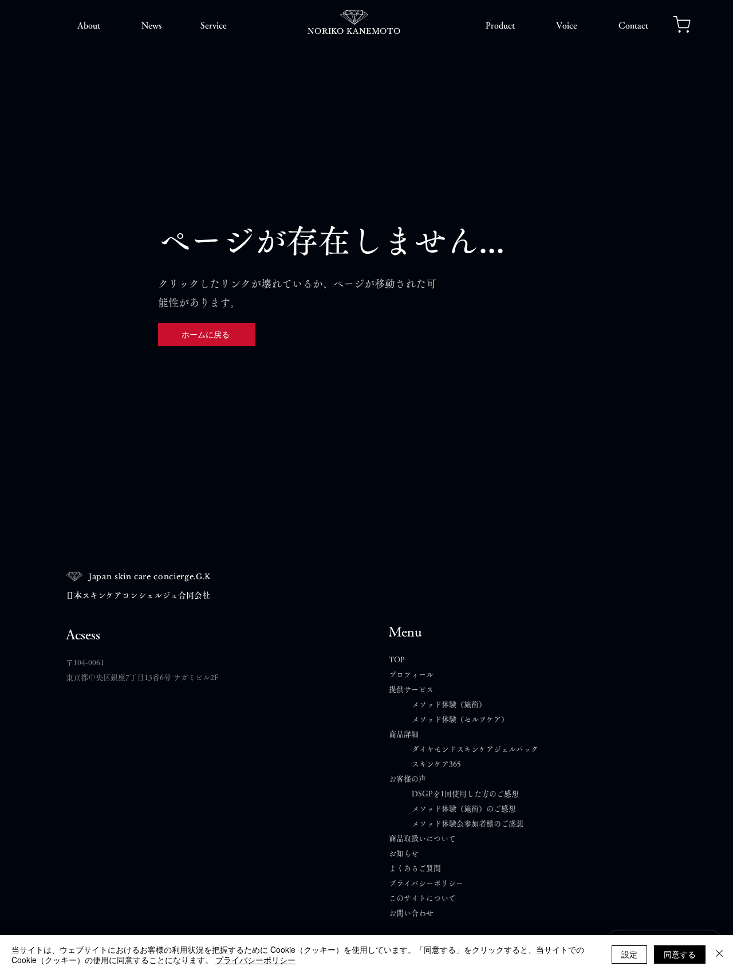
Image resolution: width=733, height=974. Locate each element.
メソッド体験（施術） (449, 704)
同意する (680, 954)
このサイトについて (422, 898)
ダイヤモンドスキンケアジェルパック (475, 749)
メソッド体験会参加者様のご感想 (467, 823)
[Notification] (681, 24)
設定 (629, 954)
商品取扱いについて (422, 838)
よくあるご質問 (418, 868)
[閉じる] (719, 954)
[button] (88, 25)
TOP (397, 659)
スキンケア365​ (436, 764)
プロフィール (411, 674)
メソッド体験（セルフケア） (460, 719)
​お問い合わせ (411, 913)
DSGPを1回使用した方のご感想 (465, 794)
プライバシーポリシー (426, 883)
